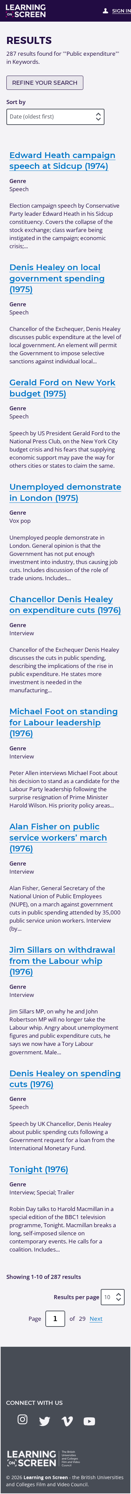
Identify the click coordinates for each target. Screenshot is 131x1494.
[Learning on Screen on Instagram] (22, 1419)
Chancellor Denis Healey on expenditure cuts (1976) (65, 604)
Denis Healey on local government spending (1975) (57, 278)
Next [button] (96, 1318)
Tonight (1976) (39, 1169)
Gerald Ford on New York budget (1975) (62, 387)
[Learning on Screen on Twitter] (44, 1421)
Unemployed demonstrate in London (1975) (65, 492)
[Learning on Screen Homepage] (26, 11)
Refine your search (45, 82)
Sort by (16, 102)
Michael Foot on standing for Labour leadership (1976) (63, 722)
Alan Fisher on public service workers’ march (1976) (58, 837)
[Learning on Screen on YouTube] (89, 1421)
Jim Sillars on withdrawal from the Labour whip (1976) (62, 961)
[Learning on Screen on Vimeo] (67, 1421)
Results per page (76, 1297)
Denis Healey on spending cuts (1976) (65, 1078)
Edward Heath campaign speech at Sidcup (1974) (62, 160)
